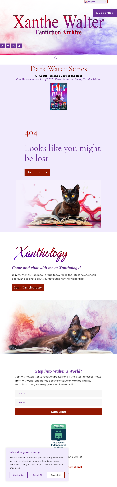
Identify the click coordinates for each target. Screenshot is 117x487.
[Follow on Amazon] (2, 46)
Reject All (37, 475)
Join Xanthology (28, 287)
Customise (18, 475)
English (91, 2)
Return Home (37, 172)
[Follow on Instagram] (13, 46)
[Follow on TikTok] (19, 46)
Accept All (56, 475)
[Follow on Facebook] (8, 46)
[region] (37, 464)
